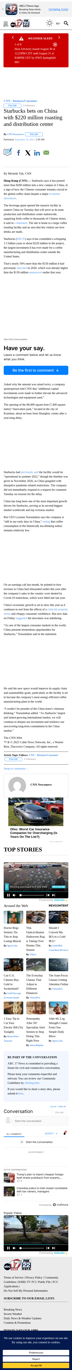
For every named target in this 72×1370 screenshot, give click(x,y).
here (20, 1093)
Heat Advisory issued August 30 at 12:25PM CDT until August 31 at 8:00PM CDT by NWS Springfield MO (35, 55)
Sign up (62, 1106)
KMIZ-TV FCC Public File (34, 1281)
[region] (36, 1156)
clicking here (32, 1082)
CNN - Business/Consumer (43, 755)
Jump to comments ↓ (16, 768)
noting (46, 521)
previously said (29, 472)
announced (35, 272)
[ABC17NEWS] (24, 23)
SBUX (21, 238)
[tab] (14, 1134)
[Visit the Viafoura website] (60, 1204)
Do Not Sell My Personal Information (26, 1290)
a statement (20, 222)
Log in (53, 1106)
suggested (21, 618)
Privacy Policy (33, 1277)
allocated (22, 267)
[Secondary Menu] (8, 23)
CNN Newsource (15, 134)
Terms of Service (13, 1277)
